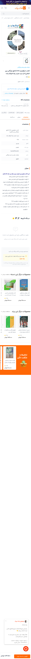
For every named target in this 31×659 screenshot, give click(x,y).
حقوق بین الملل (20, 112)
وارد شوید (22, 259)
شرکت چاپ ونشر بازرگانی (23, 67)
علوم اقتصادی (11, 112)
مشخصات (25, 117)
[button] (3, 288)
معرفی (18, 117)
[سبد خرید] (5, 8)
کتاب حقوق (21, 81)
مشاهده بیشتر (6, 274)
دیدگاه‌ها (12, 117)
